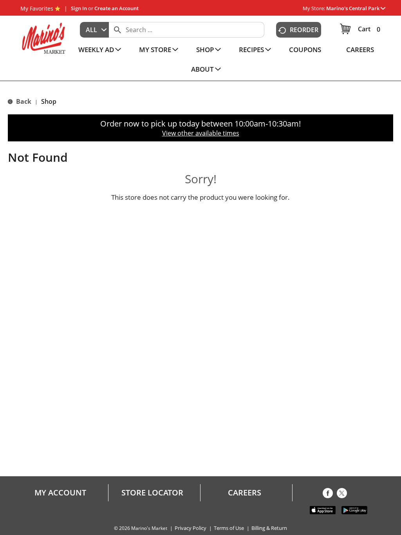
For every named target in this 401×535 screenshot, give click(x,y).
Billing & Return (269, 528)
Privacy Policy (190, 528)
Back (22, 101)
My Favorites (36, 8)
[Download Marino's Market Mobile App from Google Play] (354, 509)
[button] (355, 8)
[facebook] (328, 494)
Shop (48, 101)
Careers (244, 492)
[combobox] (94, 30)
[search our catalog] (117, 30)
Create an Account (116, 8)
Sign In (79, 8)
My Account (60, 492)
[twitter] (342, 494)
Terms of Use (229, 528)
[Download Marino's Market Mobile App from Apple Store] (323, 509)
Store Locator (152, 492)
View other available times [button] (200, 133)
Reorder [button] (304, 29)
